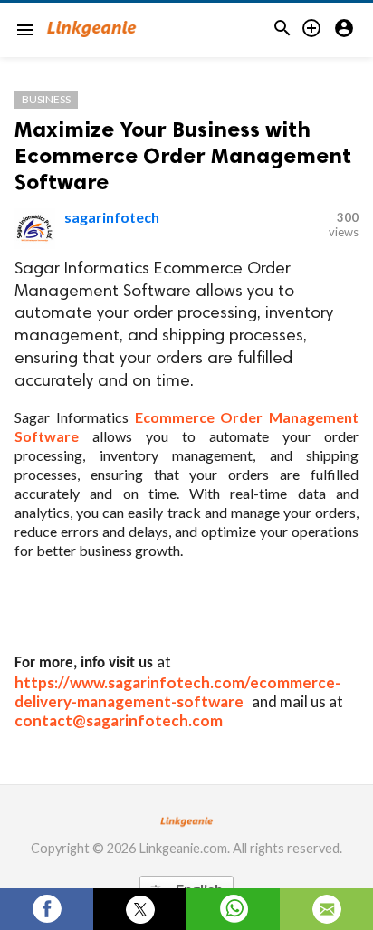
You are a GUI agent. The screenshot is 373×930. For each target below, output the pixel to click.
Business (46, 99)
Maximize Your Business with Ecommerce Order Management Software (182, 155)
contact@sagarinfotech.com (118, 720)
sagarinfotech (111, 216)
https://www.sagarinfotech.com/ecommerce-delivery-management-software (177, 692)
